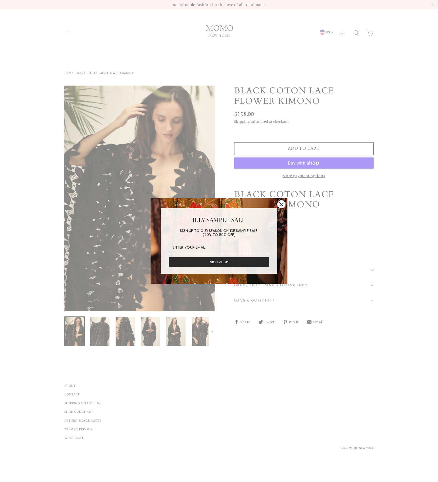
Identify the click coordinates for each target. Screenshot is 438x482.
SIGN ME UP (219, 262)
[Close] (281, 204)
